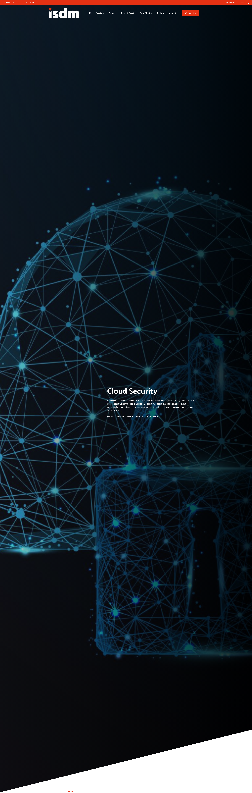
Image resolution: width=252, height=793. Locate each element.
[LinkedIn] (29, 2)
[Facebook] (23, 2)
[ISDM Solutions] (64, 13)
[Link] (90, 13)
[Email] (33, 2)
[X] (26, 2)
